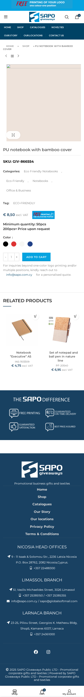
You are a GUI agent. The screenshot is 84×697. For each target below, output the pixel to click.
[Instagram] (48, 653)
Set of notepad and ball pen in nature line (63, 356)
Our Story (42, 512)
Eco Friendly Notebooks (41, 171)
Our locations (42, 519)
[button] (35, 316)
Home (10, 46)
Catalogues (42, 504)
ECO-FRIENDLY (24, 203)
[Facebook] (35, 653)
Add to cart (36, 257)
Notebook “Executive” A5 (20, 354)
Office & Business (18, 190)
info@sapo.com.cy (19, 275)
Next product (18, 56)
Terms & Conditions (42, 534)
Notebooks (40, 181)
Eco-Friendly (15, 181)
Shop (25, 46)
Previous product (6, 56)
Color (7, 237)
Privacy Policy (42, 527)
